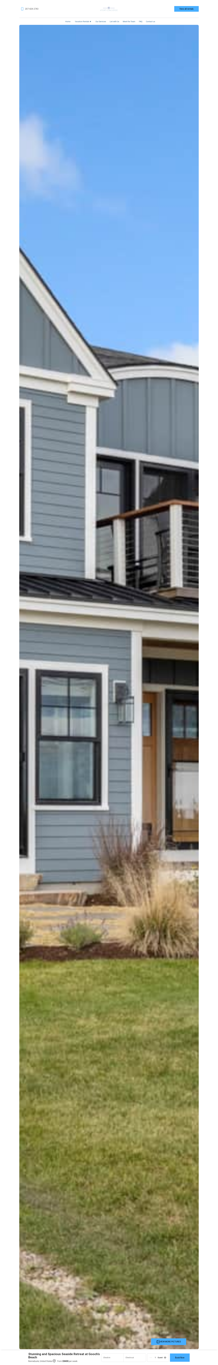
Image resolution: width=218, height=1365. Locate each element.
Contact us (150, 22)
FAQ (140, 22)
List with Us (114, 22)
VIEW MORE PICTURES (170, 1341)
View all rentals (186, 9)
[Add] (165, 1357)
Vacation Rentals (83, 21)
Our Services (101, 22)
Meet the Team (129, 22)
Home (67, 22)
